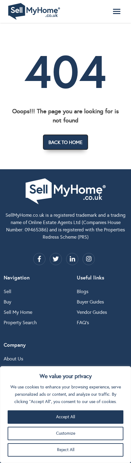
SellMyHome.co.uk (24, 215)
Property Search (20, 322)
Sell (7, 291)
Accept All (65, 416)
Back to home (65, 142)
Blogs (82, 291)
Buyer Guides (90, 302)
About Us (13, 359)
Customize (65, 433)
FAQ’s (83, 322)
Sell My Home (18, 312)
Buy (7, 302)
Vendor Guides (92, 312)
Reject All (65, 449)
